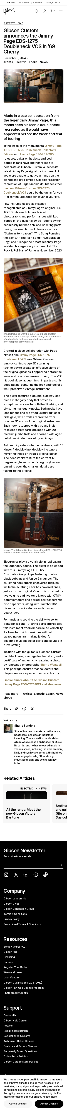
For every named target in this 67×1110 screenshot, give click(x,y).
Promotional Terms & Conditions (22, 924)
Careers (8, 962)
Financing (9, 956)
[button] (52, 11)
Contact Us (10, 1015)
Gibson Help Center (15, 1020)
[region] (33, 1092)
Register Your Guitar (15, 967)
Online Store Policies (16, 1056)
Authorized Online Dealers (19, 1041)
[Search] (36, 11)
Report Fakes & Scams (17, 1035)
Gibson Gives (11, 903)
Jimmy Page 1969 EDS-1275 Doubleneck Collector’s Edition (33, 150)
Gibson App (11, 951)
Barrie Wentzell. (51, 664)
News (44, 62)
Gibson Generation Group (19, 908)
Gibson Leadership (15, 898)
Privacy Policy (11, 919)
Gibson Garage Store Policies (21, 1061)
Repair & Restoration (16, 1030)
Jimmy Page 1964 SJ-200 (36, 154)
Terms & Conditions (15, 913)
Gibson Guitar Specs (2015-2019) (23, 982)
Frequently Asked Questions (20, 1051)
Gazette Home (13, 23)
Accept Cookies (49, 1103)
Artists (8, 62)
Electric (21, 62)
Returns (8, 1025)
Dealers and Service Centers (20, 1046)
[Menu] (60, 11)
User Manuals (12, 977)
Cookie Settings (18, 1103)
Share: (8, 708)
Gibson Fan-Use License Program (24, 987)
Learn (33, 62)
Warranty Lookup (13, 972)
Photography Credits (16, 992)
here (54, 1096)
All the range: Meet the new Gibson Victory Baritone (23, 813)
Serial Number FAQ (15, 946)
